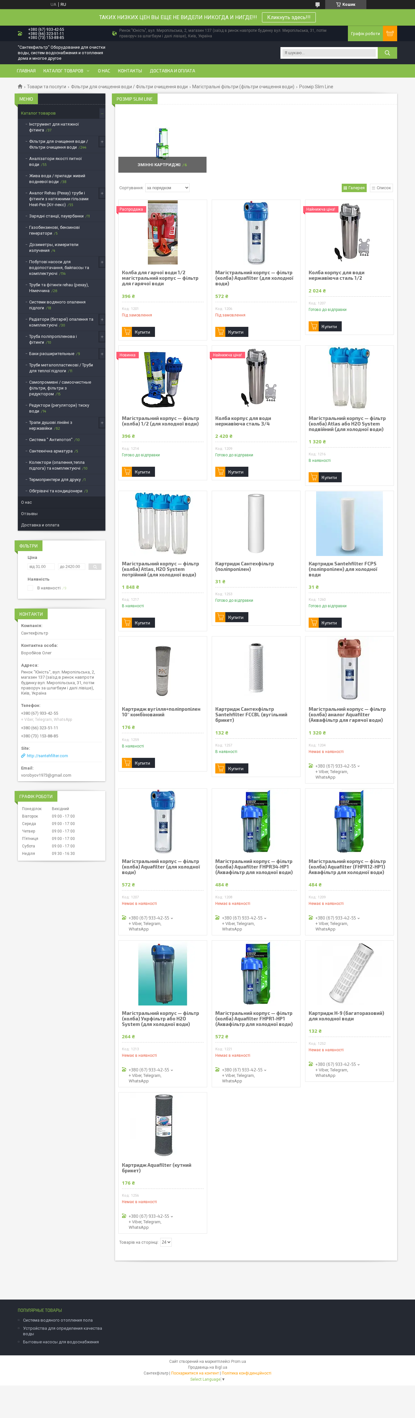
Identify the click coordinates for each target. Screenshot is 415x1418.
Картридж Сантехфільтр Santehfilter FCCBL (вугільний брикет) (251, 714)
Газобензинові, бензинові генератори (54, 230)
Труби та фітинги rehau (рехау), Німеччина (59, 287)
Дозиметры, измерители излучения (53, 247)
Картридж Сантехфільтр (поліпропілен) (244, 566)
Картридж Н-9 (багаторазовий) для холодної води (346, 1015)
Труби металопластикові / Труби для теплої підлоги (61, 368)
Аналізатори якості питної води (55, 161)
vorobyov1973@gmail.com (46, 775)
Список (384, 187)
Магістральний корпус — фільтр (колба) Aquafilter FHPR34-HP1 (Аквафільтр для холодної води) (254, 866)
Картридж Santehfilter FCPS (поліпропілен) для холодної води (343, 569)
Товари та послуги (46, 86)
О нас (104, 70)
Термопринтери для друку (55, 479)
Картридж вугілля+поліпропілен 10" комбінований (161, 711)
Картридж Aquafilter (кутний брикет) (156, 1167)
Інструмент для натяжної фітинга (54, 127)
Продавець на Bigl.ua (207, 1367)
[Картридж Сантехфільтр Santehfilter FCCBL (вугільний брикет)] (256, 668)
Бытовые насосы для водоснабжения (61, 1341)
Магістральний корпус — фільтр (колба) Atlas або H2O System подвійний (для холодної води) (347, 423)
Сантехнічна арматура (51, 451)
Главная (26, 70)
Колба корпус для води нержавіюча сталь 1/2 (336, 275)
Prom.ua (238, 1361)
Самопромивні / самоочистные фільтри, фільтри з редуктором (60, 388)
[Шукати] (387, 53)
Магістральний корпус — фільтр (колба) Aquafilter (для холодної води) (254, 278)
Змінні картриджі (159, 164)
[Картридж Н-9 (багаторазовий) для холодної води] (349, 973)
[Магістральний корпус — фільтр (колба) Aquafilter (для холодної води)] (256, 232)
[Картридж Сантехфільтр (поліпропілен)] (256, 523)
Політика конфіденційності (246, 1373)
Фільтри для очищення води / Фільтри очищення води (129, 86)
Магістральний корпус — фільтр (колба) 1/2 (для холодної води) (160, 420)
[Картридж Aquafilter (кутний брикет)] (163, 1124)
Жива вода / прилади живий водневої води (57, 178)
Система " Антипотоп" (51, 439)
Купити (142, 332)
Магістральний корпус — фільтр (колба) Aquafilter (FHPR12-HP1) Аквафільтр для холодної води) (347, 866)
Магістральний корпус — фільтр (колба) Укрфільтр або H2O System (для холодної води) (160, 1018)
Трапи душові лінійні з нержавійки (50, 425)
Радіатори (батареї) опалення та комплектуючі (61, 322)
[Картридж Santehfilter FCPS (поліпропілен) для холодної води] (349, 523)
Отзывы (29, 513)
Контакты (130, 70)
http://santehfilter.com (47, 755)
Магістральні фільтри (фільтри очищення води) (243, 86)
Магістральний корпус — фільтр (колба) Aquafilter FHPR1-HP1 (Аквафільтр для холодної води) (254, 1018)
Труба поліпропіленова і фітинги (53, 339)
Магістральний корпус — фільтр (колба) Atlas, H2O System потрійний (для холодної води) (160, 569)
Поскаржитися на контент (195, 1373)
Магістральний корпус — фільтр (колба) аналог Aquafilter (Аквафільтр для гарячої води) (347, 714)
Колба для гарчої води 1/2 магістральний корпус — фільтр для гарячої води (160, 278)
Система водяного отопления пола (58, 1320)
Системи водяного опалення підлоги (57, 305)
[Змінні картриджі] (162, 143)
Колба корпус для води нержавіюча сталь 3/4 (243, 420)
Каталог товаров (63, 70)
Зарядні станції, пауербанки (56, 216)
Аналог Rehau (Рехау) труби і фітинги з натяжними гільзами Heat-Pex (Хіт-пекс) (59, 199)
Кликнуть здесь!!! (289, 17)
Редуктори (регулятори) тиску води (59, 408)
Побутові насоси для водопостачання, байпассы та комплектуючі (59, 267)
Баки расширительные (51, 353)
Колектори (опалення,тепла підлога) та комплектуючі (57, 465)
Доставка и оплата (172, 70)
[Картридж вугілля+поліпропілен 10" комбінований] (163, 668)
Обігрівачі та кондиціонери (55, 490)
